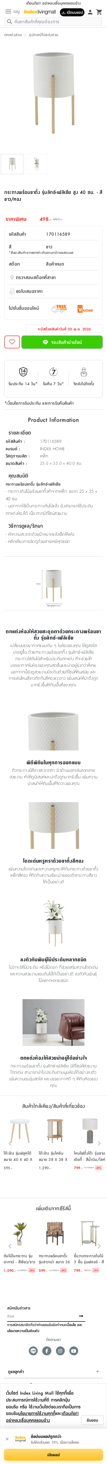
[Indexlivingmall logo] (42, 12)
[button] (19, 1143)
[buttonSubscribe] (81, 1316)
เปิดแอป (53, 1454)
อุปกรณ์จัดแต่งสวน (43, 34)
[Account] (90, 12)
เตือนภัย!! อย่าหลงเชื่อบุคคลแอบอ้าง (42, 1416)
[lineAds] (33, 1350)
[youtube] (73, 1350)
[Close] (7, 1439)
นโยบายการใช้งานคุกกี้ (36, 1413)
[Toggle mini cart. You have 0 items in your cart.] (99, 12)
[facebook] (46, 1350)
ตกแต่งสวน (13, 34)
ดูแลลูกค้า (16, 1371)
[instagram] (60, 1350)
